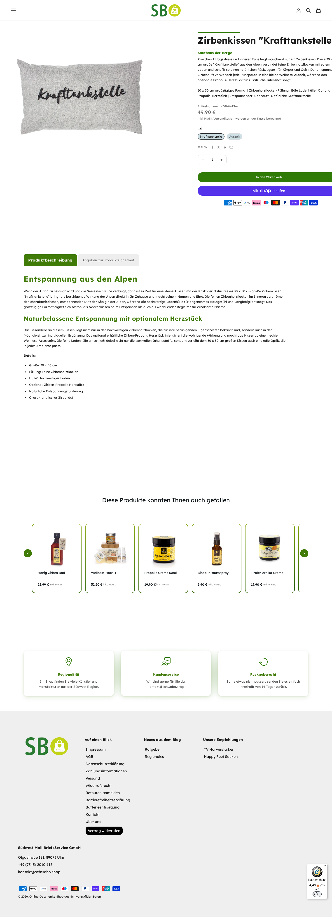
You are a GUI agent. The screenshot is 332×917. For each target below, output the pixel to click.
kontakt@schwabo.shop (39, 872)
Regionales (154, 756)
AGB (89, 756)
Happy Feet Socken (221, 756)
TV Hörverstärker (219, 749)
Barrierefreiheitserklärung (108, 800)
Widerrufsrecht (99, 785)
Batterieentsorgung (102, 807)
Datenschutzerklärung (105, 763)
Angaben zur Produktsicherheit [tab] (108, 260)
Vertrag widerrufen (104, 830)
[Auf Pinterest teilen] (225, 147)
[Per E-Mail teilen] (231, 147)
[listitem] (57, 558)
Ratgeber (153, 749)
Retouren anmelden (103, 792)
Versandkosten (223, 118)
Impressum (96, 749)
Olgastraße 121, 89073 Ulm (41, 857)
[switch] (317, 894)
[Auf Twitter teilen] (218, 147)
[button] (28, 553)
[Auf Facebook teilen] (212, 147)
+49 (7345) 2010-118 (35, 864)
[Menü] (324, 866)
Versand (93, 778)
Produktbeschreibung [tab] (50, 260)
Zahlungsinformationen (106, 771)
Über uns (93, 821)
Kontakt (93, 814)
